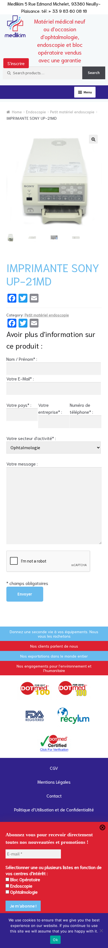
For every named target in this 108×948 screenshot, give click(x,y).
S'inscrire (16, 63)
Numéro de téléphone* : (81, 408)
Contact (54, 795)
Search (94, 72)
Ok (55, 939)
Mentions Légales (54, 782)
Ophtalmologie (23, 892)
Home (17, 111)
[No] (101, 930)
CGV (54, 768)
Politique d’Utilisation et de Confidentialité (54, 809)
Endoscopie (36, 111)
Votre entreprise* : (50, 408)
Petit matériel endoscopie (72, 111)
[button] (93, 139)
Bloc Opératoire (24, 879)
